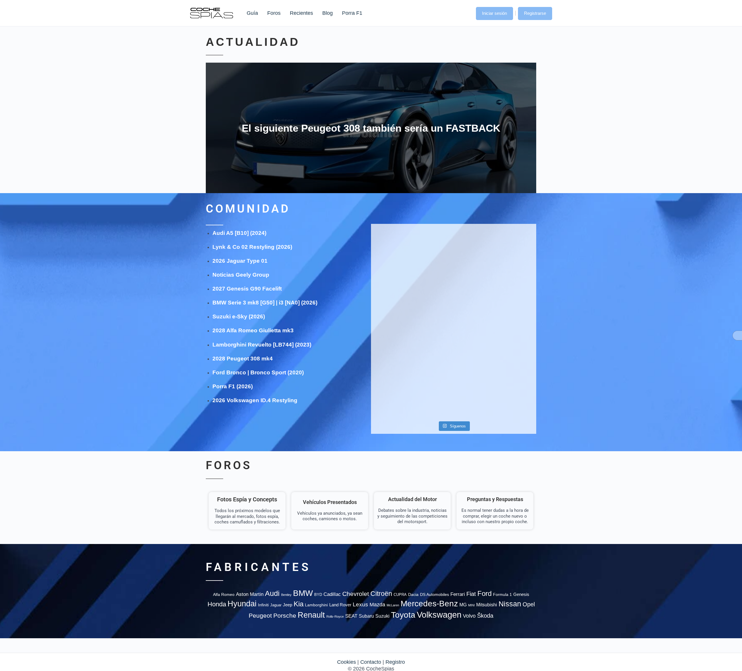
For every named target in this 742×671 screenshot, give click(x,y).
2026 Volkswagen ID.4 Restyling (254, 400)
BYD (318, 594)
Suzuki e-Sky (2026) (238, 316)
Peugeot (260, 615)
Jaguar (275, 605)
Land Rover (340, 604)
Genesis (521, 594)
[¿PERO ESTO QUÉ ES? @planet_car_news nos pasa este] (509, 251)
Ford (484, 593)
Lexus (360, 604)
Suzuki (382, 616)
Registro (395, 662)
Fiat (471, 594)
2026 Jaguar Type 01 (240, 261)
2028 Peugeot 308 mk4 (242, 359)
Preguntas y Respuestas (495, 499)
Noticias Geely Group (240, 275)
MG (463, 604)
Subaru (366, 616)
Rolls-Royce (335, 616)
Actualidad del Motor (412, 499)
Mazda (377, 604)
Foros (274, 13)
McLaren (393, 605)
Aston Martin (249, 594)
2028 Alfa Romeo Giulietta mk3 (253, 330)
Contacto (370, 662)
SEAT (351, 616)
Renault (311, 614)
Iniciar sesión (494, 13)
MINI (471, 605)
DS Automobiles (434, 594)
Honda (217, 604)
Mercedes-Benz (429, 603)
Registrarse (535, 13)
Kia (298, 604)
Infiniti (263, 605)
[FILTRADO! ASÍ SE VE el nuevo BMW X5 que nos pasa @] (397, 298)
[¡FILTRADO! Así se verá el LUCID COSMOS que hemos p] (453, 308)
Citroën (381, 593)
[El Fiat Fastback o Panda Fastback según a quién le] (397, 382)
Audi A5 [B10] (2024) (239, 233)
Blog (327, 13)
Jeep (287, 604)
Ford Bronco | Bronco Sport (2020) (258, 372)
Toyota (403, 614)
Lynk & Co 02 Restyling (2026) (252, 247)
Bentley (286, 594)
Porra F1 (352, 13)
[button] (466, 13)
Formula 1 (502, 594)
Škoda (485, 615)
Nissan (510, 604)
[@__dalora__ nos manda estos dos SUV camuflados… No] (397, 247)
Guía (252, 13)
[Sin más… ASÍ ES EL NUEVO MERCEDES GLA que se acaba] (453, 244)
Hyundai (242, 603)
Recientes (301, 13)
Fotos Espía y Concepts (247, 499)
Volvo (469, 616)
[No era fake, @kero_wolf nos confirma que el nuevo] (453, 365)
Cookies (346, 662)
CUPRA (400, 594)
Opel (529, 604)
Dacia (413, 594)
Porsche (284, 615)
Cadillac (332, 594)
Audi (272, 593)
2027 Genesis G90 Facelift (247, 289)
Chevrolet (355, 593)
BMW (303, 593)
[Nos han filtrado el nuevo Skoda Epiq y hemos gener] (509, 382)
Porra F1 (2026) (232, 386)
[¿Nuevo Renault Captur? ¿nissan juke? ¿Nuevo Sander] (509, 312)
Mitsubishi (486, 604)
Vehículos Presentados (330, 502)
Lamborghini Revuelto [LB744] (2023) (261, 345)
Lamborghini (316, 605)
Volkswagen (439, 614)
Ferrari (457, 594)
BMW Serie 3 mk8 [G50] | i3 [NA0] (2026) (264, 303)
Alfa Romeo (223, 594)
